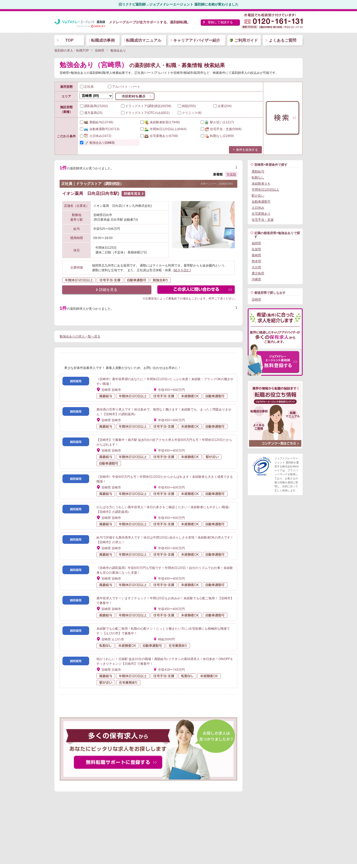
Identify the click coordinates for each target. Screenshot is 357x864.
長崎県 (256, 255)
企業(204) (225, 106)
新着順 (218, 174)
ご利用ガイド (246, 40)
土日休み (258, 207)
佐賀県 (256, 249)
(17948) (165, 122)
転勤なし (258, 177)
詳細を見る (108, 289)
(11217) (222, 122)
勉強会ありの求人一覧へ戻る (80, 336)
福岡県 (256, 243)
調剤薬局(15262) (96, 106)
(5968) (225, 129)
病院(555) (189, 106)
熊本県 (256, 261)
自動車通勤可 (261, 201)
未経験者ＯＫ (261, 183)
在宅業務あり (261, 213)
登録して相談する (220, 22)
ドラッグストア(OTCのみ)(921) (147, 113)
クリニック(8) (191, 113)
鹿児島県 (258, 273)
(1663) (101, 143)
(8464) (168, 129)
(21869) (222, 136)
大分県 (256, 267)
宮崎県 (256, 299)
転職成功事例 (103, 40)
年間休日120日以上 (265, 189)
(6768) (164, 136)
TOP (69, 40)
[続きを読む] (182, 270)
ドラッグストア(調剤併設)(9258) (148, 106)
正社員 (89, 86)
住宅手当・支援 (263, 219)
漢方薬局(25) (93, 113)
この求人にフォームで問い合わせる (196, 290)
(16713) (104, 129)
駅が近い (258, 195)
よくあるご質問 (282, 40)
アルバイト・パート (126, 86)
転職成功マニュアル (144, 40)
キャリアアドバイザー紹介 (196, 40)
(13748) (101, 122)
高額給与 (258, 171)
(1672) (100, 136)
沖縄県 (256, 279)
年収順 (231, 174)
